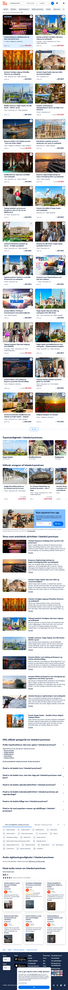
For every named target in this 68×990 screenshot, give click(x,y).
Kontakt (30, 958)
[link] (18, 31)
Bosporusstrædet (9, 750)
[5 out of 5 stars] (12, 889)
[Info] (21, 12)
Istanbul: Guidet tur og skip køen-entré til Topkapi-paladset (12, 884)
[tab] (17, 825)
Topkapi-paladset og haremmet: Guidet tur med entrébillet (54, 917)
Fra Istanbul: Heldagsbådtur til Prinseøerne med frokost (34, 884)
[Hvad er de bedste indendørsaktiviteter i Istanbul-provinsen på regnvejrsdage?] (63, 793)
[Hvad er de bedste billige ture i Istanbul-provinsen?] (63, 801)
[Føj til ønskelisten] (31, 16)
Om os (44, 958)
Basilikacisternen (9, 754)
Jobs (44, 960)
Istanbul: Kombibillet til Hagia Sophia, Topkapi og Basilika (54, 884)
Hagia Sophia (8, 756)
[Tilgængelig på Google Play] (20, 959)
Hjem (4, 950)
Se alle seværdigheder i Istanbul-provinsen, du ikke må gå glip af (21, 761)
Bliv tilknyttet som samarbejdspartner (56, 964)
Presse (44, 966)
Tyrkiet (10, 950)
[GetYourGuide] (5, 3)
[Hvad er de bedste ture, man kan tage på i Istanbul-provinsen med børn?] (63, 776)
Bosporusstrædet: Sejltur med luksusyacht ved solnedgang (11, 917)
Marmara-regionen (19, 950)
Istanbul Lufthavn (9, 758)
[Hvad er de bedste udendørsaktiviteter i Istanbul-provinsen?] (63, 785)
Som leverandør (55, 958)
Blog (44, 963)
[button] (18, 31)
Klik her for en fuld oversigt (37, 861)
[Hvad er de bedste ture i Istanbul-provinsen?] (63, 768)
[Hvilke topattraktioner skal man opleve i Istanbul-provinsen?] (63, 745)
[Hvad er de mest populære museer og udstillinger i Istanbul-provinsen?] (63, 809)
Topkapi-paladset (9, 752)
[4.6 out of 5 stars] (8, 878)
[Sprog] (57, 3)
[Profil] (63, 3)
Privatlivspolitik (31, 531)
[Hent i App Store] (20, 965)
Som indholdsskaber (56, 960)
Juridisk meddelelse (33, 960)
